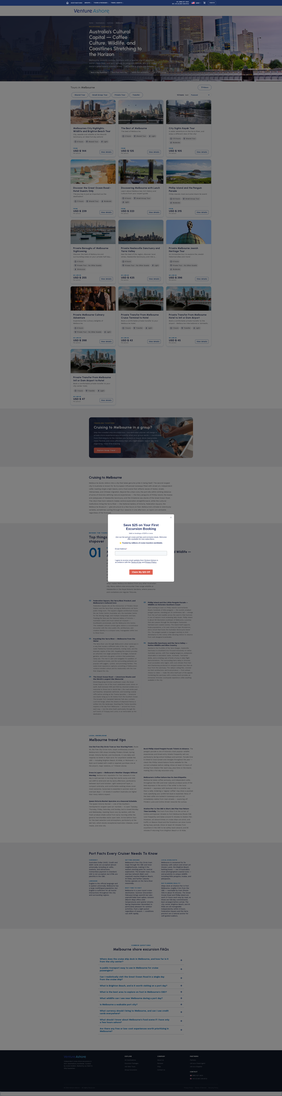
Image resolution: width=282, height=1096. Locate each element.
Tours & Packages (100, 3)
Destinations (76, 3)
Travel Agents (116, 3)
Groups (87, 3)
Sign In (212, 3)
